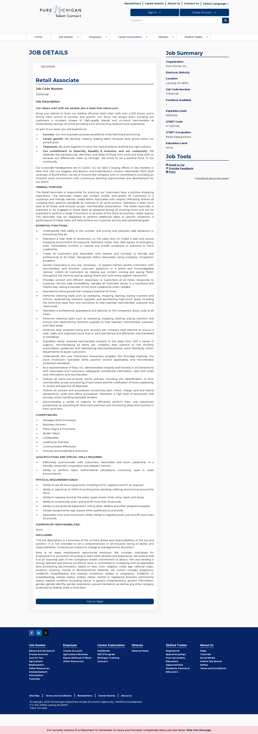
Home (38, 37)
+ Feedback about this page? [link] (212, 178)
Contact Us (191, 3)
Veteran (163, 37)
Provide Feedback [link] (181, 168)
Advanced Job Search (42, 651)
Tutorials (34, 679)
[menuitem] (38, 36)
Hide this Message (198, 730)
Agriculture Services (75, 654)
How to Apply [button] (95, 601)
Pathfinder (103, 651)
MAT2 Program (106, 654)
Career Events (154, 3)
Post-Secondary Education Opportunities (175, 661)
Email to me (177, 165)
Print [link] (172, 172)
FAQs (203, 651)
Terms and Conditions (213, 668)
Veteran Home (140, 651)
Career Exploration (130, 37)
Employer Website (178, 72)
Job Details (48, 66)
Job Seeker (66, 37)
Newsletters (132, 3)
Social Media (207, 658)
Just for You (36, 658)
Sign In (152, 12)
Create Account (202, 12)
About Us (174, 3)
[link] (60, 11)
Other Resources (39, 668)
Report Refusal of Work (77, 658)
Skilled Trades (193, 37)
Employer (95, 37)
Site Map (34, 695)
